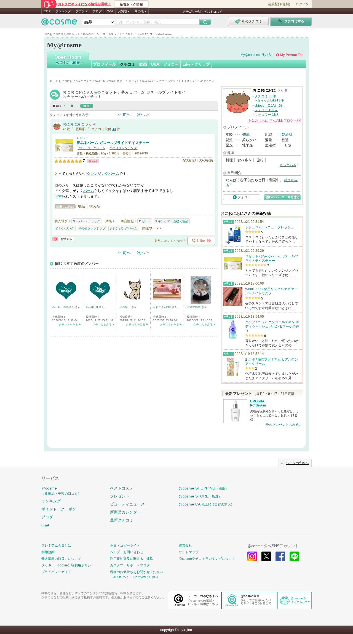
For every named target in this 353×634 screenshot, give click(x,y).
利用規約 (48, 552)
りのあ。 (125, 307)
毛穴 (58, 196)
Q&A (110, 11)
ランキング (63, 11)
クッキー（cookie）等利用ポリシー (67, 565)
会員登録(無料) (279, 4)
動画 (143, 64)
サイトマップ (189, 552)
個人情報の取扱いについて (61, 559)
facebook (280, 556)
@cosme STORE (200, 496)
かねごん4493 (162, 307)
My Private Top (291, 55)
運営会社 (185, 545)
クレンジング (65, 228)
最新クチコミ (121, 520)
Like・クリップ (196, 64)
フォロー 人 (266, 110)
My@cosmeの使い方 (255, 55)
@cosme (61, 491)
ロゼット (83, 138)
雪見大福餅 (194, 307)
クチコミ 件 (265, 96)
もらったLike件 (270, 100)
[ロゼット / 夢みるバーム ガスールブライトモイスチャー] (64, 153)
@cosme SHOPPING (204, 488)
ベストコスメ (213, 11)
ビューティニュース (127, 504)
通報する (63, 239)
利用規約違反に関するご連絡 (131, 559)
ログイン (302, 4)
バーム (88, 191)
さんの (274, 120)
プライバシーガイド (56, 572)
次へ (141, 114)
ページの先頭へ (297, 463)
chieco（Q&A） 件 (269, 106)
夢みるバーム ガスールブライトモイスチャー (113, 143)
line (294, 556)
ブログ (97, 11)
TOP (47, 11)
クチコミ (127, 64)
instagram (252, 556)
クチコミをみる (68, 324)
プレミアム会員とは (56, 545)
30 (114, 129)
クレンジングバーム (91, 148)
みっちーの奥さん (63, 307)
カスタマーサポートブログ (130, 565)
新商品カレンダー (125, 512)
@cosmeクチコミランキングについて (207, 559)
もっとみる (288, 165)
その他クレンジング (123, 148)
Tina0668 (92, 307)
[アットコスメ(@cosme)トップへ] (59, 23)
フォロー (171, 64)
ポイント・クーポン (58, 509)
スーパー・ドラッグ (86, 221)
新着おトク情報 (131, 4)
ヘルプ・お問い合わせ (126, 552)
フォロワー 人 (267, 115)
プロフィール (104, 64)
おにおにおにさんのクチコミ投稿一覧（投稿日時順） (92, 80)
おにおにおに (73, 124)
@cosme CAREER (206, 504)
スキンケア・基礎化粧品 (171, 221)
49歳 (246, 134)
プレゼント (119, 496)
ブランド (82, 11)
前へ (126, 114)
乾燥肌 (287, 134)
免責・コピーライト (125, 545)
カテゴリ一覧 (192, 11)
